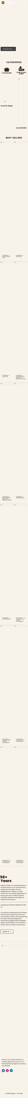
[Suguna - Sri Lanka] (8, 3)
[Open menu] (24, 3)
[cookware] (7, 71)
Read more (4, 381)
